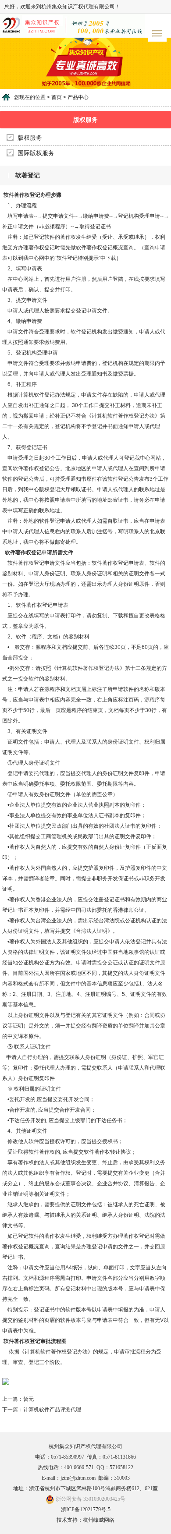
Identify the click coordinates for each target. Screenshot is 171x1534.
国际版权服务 (36, 153)
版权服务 (30, 138)
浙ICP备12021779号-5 (85, 1509)
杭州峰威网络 (98, 1520)
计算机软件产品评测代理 (52, 1409)
